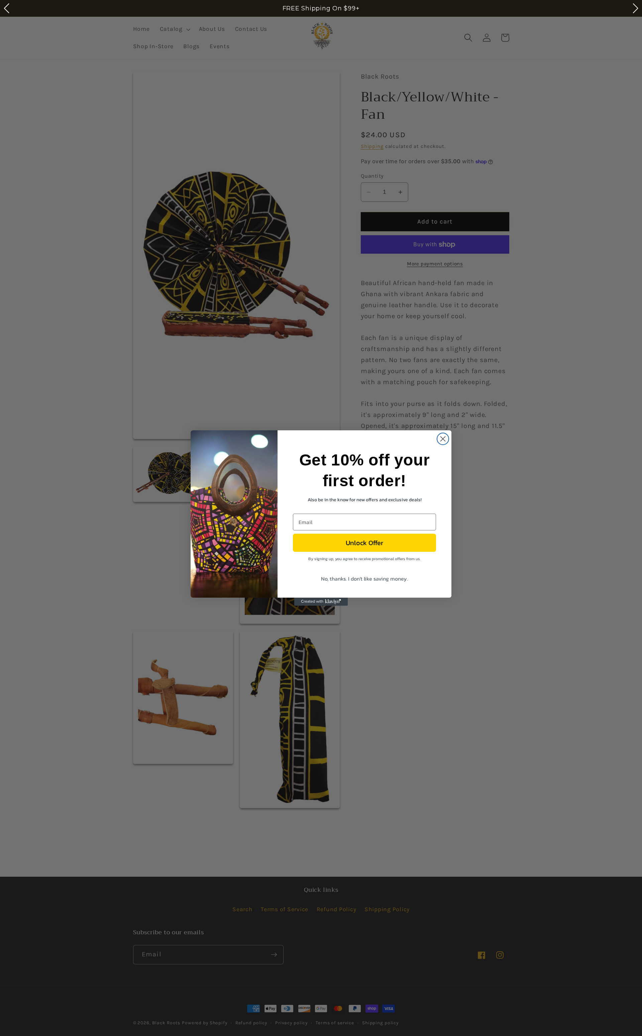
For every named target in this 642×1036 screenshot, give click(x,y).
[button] (6, 8)
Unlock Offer (364, 543)
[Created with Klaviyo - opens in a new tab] (321, 602)
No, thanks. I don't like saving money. (364, 579)
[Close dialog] (443, 439)
